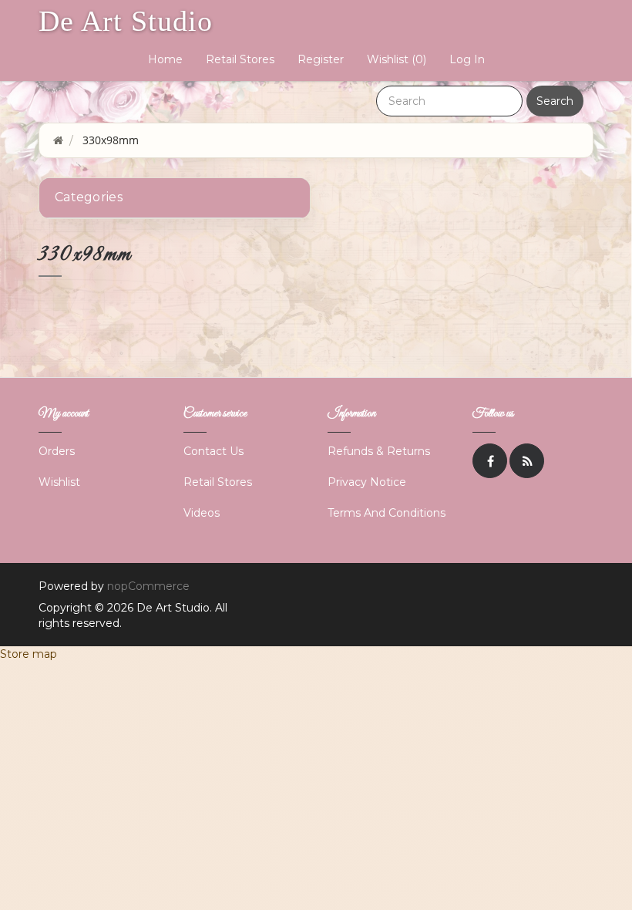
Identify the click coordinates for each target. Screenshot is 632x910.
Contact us (213, 451)
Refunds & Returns (379, 451)
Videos (201, 513)
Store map (28, 654)
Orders (57, 451)
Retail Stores (240, 59)
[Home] (58, 140)
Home (165, 59)
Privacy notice (367, 482)
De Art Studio (126, 21)
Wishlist (59, 482)
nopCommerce (148, 586)
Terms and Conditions (386, 513)
